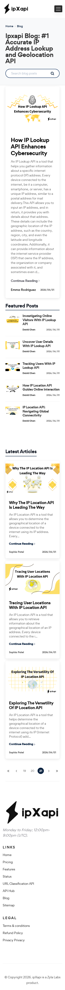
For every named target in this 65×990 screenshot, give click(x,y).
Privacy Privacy (14, 940)
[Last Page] (57, 771)
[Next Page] (49, 771)
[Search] (52, 73)
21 (40, 771)
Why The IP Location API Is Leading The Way (31, 505)
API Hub (9, 891)
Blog (20, 26)
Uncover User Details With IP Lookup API (38, 344)
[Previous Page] (16, 771)
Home (9, 26)
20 (32, 771)
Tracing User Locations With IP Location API (30, 605)
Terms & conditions (16, 926)
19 (24, 771)
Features (9, 869)
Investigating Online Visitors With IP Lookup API (39, 320)
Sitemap (9, 905)
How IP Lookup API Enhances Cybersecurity (30, 146)
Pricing (8, 862)
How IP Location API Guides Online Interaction (41, 387)
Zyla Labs (53, 977)
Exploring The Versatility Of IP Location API (31, 705)
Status (7, 876)
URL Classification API (18, 884)
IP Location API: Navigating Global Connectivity (36, 411)
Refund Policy (13, 933)
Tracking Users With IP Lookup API (39, 366)
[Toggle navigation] (58, 8)
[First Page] (8, 771)
